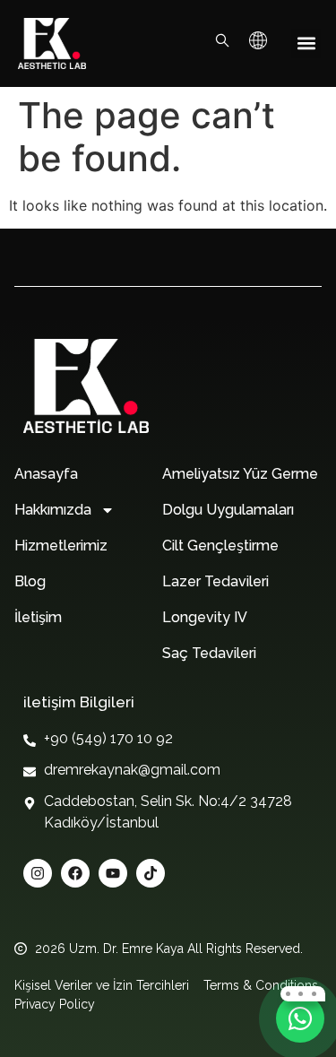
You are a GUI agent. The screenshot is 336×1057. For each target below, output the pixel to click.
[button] (306, 43)
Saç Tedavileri (209, 653)
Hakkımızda (52, 509)
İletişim (38, 617)
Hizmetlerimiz (61, 545)
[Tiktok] (150, 873)
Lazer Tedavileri (215, 581)
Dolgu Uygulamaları (228, 509)
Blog (30, 581)
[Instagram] (37, 873)
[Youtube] (113, 873)
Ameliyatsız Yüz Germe (240, 473)
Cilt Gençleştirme (220, 545)
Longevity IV (204, 617)
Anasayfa (46, 473)
